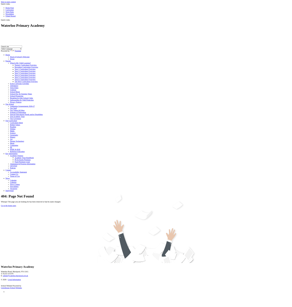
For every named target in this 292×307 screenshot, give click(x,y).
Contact (8, 170)
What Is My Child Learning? (20, 63)
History (12, 137)
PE (11, 147)
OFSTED (13, 166)
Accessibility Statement (18, 172)
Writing (12, 129)
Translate (18, 51)
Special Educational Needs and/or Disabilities (26, 114)
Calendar (13, 180)
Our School (9, 104)
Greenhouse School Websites (11, 288)
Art (11, 139)
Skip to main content (8, 2)
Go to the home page (8, 206)
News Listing (15, 184)
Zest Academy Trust (17, 117)
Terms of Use (15, 176)
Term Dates (9, 12)
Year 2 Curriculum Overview (25, 71)
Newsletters (9, 14)
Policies (13, 168)
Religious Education (17, 152)
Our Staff (13, 108)
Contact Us (14, 174)
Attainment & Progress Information (22, 164)
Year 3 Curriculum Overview (25, 73)
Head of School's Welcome (20, 57)
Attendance (14, 86)
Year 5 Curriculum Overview (25, 77)
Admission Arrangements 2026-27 (22, 106)
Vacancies (13, 189)
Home (7, 55)
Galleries (13, 182)
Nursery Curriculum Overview (26, 65)
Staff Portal (9, 191)
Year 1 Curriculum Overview (25, 69)
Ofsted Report (10, 16)
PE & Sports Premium (23, 160)
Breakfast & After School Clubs (21, 98)
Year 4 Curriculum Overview (25, 75)
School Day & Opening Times (21, 94)
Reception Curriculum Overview (26, 67)
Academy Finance (16, 156)
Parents (8, 61)
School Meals (15, 92)
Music (12, 143)
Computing (14, 145)
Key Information (11, 154)
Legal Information (14, 280)
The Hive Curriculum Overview (26, 82)
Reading (13, 127)
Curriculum (9, 10)
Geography (14, 135)
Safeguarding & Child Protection (22, 100)
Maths (12, 131)
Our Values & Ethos (17, 110)
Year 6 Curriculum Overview (25, 79)
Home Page (9, 8)
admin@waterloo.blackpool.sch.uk (15, 276)
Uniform (13, 90)
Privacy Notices (15, 102)
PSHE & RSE (15, 149)
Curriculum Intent (16, 123)
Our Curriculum (11, 121)
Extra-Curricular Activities (19, 84)
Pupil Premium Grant (22, 162)
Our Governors (15, 119)
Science (13, 133)
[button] (10, 20)
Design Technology (17, 141)
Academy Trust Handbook (24, 158)
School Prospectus (16, 96)
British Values (15, 125)
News (7, 178)
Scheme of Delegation (18, 112)
